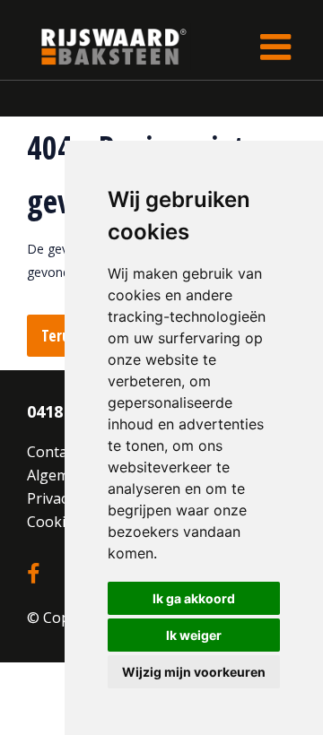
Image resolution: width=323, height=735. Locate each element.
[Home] (100, 46)
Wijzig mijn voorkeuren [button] (194, 671)
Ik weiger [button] (194, 635)
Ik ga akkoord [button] (194, 598)
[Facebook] (33, 574)
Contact (53, 452)
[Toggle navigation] (275, 46)
